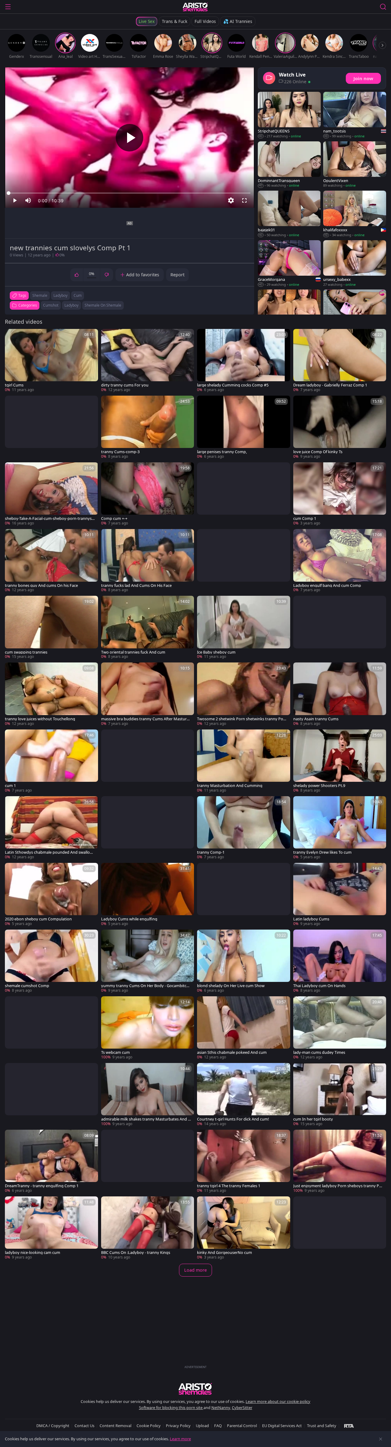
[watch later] (12, 336)
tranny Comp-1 (211, 852)
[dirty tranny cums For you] (147, 361)
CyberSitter (242, 1407)
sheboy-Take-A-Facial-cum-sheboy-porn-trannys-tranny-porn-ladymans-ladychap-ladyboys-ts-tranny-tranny (49, 518)
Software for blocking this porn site (171, 1407)
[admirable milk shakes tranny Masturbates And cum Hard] (147, 1095)
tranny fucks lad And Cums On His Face (136, 585)
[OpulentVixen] (354, 164)
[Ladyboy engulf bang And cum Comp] (339, 561)
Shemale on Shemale (103, 305)
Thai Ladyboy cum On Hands (319, 986)
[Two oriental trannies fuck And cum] (147, 627)
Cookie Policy (149, 1425)
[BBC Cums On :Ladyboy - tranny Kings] (147, 1228)
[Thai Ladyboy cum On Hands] (339, 961)
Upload (202, 1425)
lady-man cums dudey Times (319, 1052)
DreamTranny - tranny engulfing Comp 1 (42, 1186)
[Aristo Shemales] (195, 6)
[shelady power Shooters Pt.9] (339, 761)
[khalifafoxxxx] (354, 214)
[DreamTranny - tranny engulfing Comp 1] (51, 1161)
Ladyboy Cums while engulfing (129, 919)
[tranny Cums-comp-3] (147, 427)
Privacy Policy (178, 1425)
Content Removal (115, 1425)
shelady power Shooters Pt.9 (319, 786)
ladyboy (60, 295)
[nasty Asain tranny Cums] (339, 694)
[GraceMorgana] (289, 263)
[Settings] (231, 200)
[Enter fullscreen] (244, 200)
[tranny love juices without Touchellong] (51, 694)
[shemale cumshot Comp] (51, 961)
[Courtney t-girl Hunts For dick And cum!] (243, 1095)
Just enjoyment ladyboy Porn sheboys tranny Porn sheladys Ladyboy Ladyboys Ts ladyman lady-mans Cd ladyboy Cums (338, 1186)
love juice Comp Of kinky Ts (317, 452)
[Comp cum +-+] (147, 494)
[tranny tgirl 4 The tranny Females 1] (243, 1161)
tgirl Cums (14, 385)
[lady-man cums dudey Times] (339, 1028)
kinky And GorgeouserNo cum (224, 1253)
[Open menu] (7, 6)
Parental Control (242, 1425)
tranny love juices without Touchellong (40, 719)
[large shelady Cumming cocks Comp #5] (243, 361)
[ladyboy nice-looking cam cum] (51, 1228)
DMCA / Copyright (52, 1425)
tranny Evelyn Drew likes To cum (322, 852)
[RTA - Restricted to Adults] (349, 1425)
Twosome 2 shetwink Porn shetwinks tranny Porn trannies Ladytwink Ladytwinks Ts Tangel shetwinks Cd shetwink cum (242, 719)
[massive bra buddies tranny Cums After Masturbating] (147, 694)
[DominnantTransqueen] (289, 164)
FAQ (218, 1425)
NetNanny (220, 1407)
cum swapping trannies (26, 652)
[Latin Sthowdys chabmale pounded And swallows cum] (51, 828)
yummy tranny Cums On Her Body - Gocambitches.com (146, 986)
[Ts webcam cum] (147, 1028)
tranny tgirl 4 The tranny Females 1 (228, 1186)
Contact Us (84, 1425)
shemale (39, 295)
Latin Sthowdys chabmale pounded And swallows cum (50, 852)
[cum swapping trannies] (51, 627)
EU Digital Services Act (282, 1425)
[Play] (129, 137)
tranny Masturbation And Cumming (229, 786)
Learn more (180, 1438)
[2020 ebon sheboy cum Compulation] (51, 895)
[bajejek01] (289, 214)
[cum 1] (51, 761)
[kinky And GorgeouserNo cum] (243, 1228)
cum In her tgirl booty (313, 1119)
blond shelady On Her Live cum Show (231, 986)
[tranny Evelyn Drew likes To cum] (339, 828)
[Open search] (383, 6)
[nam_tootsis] (354, 115)
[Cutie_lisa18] (354, 312)
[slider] (129, 193)
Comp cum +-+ (114, 518)
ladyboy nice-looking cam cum (32, 1253)
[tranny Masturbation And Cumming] (243, 761)
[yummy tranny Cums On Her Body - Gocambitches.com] (147, 961)
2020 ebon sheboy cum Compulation (38, 919)
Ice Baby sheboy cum (216, 652)
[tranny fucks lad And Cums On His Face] (147, 561)
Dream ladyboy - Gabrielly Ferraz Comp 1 (330, 385)
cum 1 (10, 786)
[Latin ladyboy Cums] (339, 895)
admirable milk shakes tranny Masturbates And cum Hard (145, 1119)
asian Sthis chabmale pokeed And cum (232, 1052)
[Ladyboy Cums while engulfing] (147, 895)
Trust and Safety (321, 1425)
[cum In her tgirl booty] (339, 1095)
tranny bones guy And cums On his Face (41, 585)
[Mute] (28, 200)
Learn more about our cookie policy (278, 1401)
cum (78, 295)
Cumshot (50, 305)
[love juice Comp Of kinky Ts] (339, 427)
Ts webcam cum (115, 1052)
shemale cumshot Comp (27, 986)
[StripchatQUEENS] (289, 115)
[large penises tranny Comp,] (243, 427)
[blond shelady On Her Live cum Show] (243, 961)
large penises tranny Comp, (222, 452)
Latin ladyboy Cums (311, 919)
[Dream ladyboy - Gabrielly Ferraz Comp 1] (339, 361)
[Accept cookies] (380, 1439)
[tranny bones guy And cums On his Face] (51, 561)
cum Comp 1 (304, 518)
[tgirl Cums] (51, 361)
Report (177, 275)
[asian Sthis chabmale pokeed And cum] (243, 1028)
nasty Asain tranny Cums (315, 719)
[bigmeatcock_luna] (289, 312)
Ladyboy (71, 305)
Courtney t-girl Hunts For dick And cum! (233, 1119)
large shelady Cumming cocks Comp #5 (233, 385)
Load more (195, 1270)
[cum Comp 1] (339, 494)
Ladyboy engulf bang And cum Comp (327, 585)
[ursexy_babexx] (354, 263)
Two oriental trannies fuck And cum (133, 652)
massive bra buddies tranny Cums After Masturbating (146, 719)
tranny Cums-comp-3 (120, 452)
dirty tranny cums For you (124, 385)
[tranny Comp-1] (243, 828)
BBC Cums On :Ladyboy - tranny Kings (135, 1253)
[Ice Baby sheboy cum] (243, 627)
